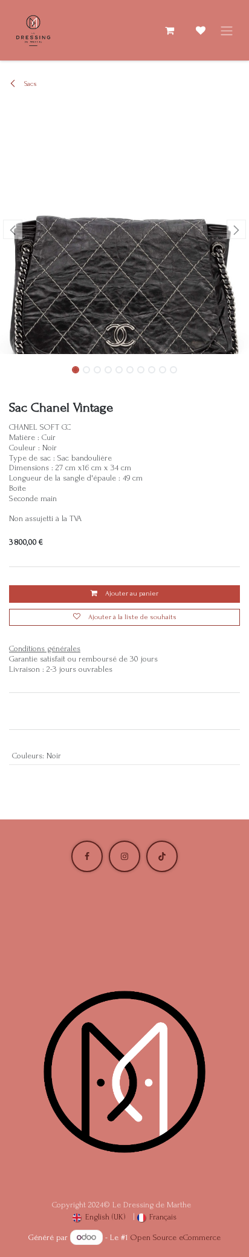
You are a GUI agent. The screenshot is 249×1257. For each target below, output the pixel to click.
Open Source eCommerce (176, 1237)
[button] (12, 229)
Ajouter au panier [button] (130, 593)
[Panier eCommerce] (169, 30)
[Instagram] (124, 856)
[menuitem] (99, 1217)
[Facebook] (87, 856)
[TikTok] (162, 856)
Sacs (29, 84)
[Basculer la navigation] (226, 30)
